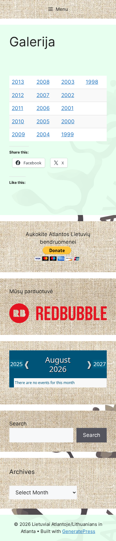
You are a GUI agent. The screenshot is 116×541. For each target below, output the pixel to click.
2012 (18, 95)
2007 (43, 95)
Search (18, 424)
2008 (43, 82)
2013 (18, 82)
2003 (68, 82)
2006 (43, 108)
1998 (92, 82)
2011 (17, 108)
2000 (68, 121)
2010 (18, 121)
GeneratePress (78, 531)
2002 (67, 95)
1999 (67, 134)
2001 (67, 108)
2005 (43, 121)
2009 (18, 134)
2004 (43, 134)
